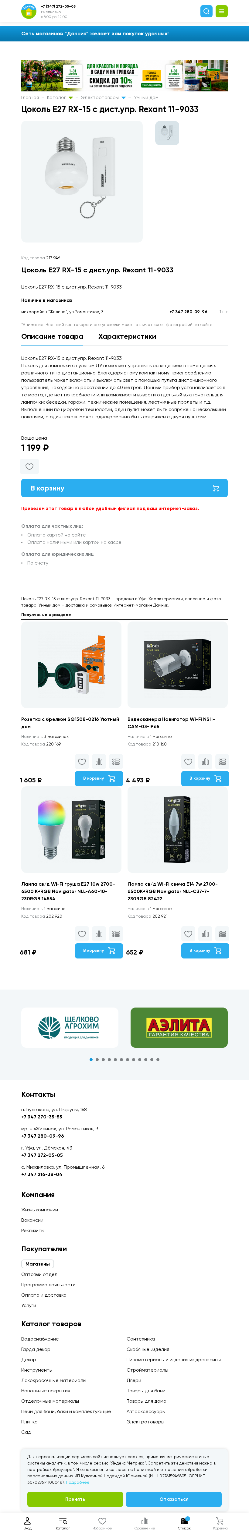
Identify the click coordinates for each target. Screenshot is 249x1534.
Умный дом (146, 97)
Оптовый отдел (39, 1274)
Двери (134, 1380)
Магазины (38, 1264)
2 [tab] (97, 1059)
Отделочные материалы (50, 1401)
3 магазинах (45, 736)
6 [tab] (121, 1059)
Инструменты (37, 1370)
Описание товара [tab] (52, 336)
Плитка (29, 1422)
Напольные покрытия (45, 1391)
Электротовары (100, 97)
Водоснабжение (40, 1339)
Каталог (57, 97)
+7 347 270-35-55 (41, 1117)
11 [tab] (151, 1059)
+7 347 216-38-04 (42, 1174)
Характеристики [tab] (127, 336)
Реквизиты (32, 1230)
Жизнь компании (39, 1210)
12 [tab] (157, 1059)
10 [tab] (145, 1059)
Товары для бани (146, 1391)
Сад (26, 1432)
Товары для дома (146, 1401)
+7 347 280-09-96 (188, 311)
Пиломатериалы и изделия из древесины (174, 1359)
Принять (75, 1499)
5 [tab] (115, 1059)
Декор (28, 1359)
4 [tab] (109, 1059)
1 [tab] (91, 1059)
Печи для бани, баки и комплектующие (66, 1411)
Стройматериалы (147, 1370)
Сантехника (141, 1339)
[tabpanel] (69, 1027)
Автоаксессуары (146, 1411)
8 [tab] (133, 1059)
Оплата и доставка (44, 1295)
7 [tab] (127, 1059)
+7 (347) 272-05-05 (58, 6)
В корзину (47, 488)
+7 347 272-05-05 (42, 1155)
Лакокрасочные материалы (53, 1380)
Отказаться (174, 1499)
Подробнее (78, 1482)
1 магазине (150, 736)
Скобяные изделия (148, 1349)
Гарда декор (35, 1349)
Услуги (28, 1305)
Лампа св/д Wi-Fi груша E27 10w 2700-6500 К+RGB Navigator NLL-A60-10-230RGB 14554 (68, 891)
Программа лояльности (48, 1285)
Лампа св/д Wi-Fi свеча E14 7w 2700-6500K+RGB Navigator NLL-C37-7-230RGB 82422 (173, 891)
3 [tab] (103, 1059)
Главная (30, 97)
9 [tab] (139, 1059)
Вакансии (32, 1220)
